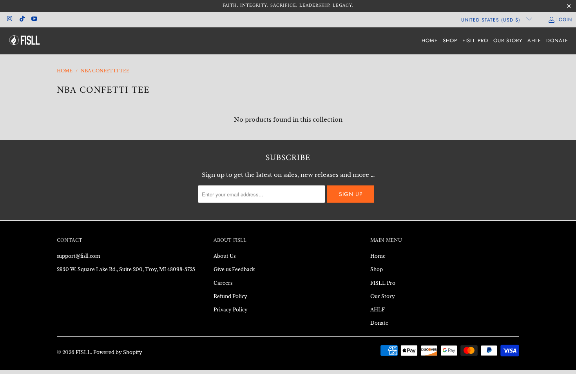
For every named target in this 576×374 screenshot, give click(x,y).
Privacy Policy (231, 310)
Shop (376, 269)
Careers (223, 283)
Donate (379, 323)
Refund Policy (230, 296)
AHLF (377, 310)
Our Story (382, 296)
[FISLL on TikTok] (21, 19)
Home (378, 256)
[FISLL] (24, 41)
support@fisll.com (78, 256)
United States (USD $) (491, 19)
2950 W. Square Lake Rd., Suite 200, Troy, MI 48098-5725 (126, 269)
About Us (224, 256)
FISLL (83, 352)
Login (564, 19)
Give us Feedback (234, 269)
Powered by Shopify (117, 352)
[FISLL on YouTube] (34, 19)
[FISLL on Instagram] (9, 19)
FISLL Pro (382, 283)
